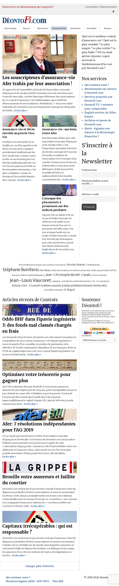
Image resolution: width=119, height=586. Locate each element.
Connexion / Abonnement (101, 6)
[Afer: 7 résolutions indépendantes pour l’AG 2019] (39, 414)
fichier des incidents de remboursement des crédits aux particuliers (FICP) (83, 270)
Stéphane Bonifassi (20, 269)
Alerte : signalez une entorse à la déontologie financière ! (99, 132)
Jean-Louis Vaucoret (30, 280)
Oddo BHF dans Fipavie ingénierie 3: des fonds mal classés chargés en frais (39, 325)
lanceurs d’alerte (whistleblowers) (28, 275)
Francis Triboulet (99, 275)
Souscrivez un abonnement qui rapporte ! (28, 6)
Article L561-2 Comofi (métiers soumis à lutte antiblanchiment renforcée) (59, 285)
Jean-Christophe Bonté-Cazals (68, 275)
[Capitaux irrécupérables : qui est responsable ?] (39, 516)
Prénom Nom (89, 170)
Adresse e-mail (90, 194)
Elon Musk (45, 270)
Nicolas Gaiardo (76, 264)
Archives (86, 335)
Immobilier (91, 28)
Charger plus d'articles (39, 566)
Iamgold (56, 281)
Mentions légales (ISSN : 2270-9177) (27, 581)
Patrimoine (75, 28)
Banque (107, 28)
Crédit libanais (93, 264)
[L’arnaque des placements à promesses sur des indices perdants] (59, 189)
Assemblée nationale (53, 290)
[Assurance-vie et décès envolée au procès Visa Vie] (19, 120)
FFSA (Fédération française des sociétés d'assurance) (42, 265)
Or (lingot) (69, 289)
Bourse (26, 28)
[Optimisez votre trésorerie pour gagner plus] (39, 365)
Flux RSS (58, 581)
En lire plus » (21, 110)
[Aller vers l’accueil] (24, 19)
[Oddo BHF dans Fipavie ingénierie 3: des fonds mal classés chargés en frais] (39, 309)
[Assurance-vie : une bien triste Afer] (59, 120)
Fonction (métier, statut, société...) (95, 182)
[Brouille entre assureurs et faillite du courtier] (39, 467)
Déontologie (10, 28)
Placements (42, 28)
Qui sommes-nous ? (96, 84)
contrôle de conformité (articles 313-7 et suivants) (85, 281)
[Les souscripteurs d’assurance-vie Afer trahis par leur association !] (39, 54)
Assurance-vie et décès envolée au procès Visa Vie (18, 133)
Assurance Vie (59, 28)
